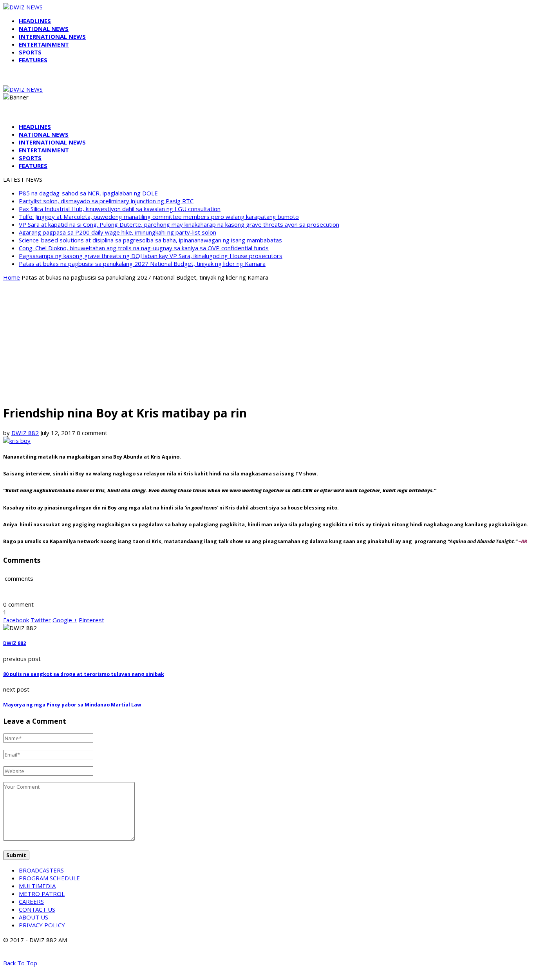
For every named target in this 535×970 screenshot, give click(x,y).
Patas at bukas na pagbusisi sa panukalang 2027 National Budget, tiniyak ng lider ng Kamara (142, 263)
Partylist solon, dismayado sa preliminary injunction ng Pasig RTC (106, 201)
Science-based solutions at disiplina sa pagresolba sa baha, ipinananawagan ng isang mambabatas (150, 240)
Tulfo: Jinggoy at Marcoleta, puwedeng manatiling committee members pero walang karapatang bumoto (159, 216)
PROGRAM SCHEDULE (49, 878)
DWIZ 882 (25, 433)
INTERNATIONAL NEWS (52, 36)
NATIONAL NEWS (44, 29)
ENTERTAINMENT (44, 44)
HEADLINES (35, 21)
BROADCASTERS (41, 870)
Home (11, 277)
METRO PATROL (42, 894)
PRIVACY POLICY (42, 925)
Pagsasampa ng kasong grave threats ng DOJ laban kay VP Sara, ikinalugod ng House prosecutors (150, 256)
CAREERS (31, 901)
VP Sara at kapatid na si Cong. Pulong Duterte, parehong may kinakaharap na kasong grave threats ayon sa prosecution (179, 224)
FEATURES (33, 60)
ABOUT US (33, 917)
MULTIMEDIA (37, 886)
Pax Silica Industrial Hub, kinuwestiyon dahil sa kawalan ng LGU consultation (120, 209)
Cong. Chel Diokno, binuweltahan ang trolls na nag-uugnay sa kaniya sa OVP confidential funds (144, 248)
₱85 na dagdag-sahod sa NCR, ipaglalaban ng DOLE (88, 193)
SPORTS (30, 52)
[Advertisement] (267, 342)
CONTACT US (37, 909)
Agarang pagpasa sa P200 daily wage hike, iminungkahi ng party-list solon (117, 232)
